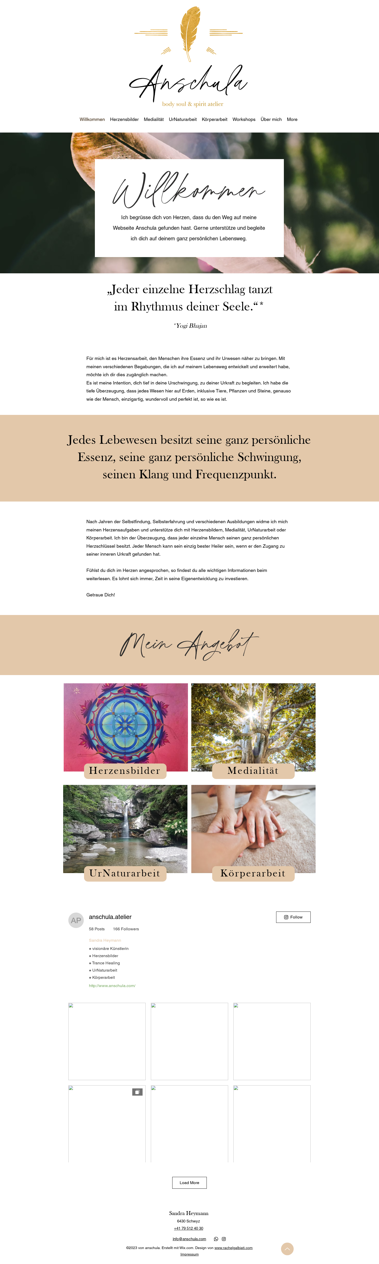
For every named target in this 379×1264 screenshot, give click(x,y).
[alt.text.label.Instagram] (223, 1239)
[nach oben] (287, 1249)
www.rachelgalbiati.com (234, 1248)
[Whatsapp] (216, 1239)
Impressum (189, 1254)
